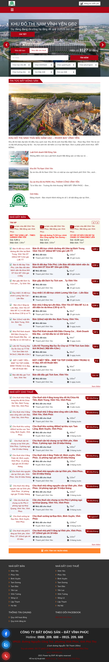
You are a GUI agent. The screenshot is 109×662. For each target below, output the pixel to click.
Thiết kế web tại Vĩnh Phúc (68, 658)
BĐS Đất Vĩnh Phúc (63, 617)
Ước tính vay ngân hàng (56, 551)
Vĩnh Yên (14, 571)
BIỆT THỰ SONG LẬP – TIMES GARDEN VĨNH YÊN (22, 236)
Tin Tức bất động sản (24, 80)
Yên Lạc (14, 590)
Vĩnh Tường (16, 594)
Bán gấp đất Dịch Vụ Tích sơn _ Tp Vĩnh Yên (55, 281)
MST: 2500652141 (54, 652)
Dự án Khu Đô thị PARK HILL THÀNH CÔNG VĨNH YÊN (54, 182)
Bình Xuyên (15, 579)
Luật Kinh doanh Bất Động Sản (43, 152)
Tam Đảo (14, 586)
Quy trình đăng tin (18, 621)
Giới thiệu (34, 194)
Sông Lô (14, 598)
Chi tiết (22, 34)
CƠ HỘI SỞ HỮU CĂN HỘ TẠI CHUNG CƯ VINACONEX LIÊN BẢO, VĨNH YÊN (82, 237)
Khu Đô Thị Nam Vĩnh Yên (41, 168)
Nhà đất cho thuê (21, 392)
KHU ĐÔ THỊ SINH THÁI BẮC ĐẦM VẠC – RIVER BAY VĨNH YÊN (44, 138)
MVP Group (51, 658)
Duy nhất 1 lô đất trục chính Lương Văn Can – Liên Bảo (60, 293)
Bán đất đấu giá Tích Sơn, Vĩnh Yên (50, 375)
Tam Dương (16, 582)
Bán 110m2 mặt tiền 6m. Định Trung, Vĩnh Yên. (56, 319)
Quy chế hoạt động (19, 617)
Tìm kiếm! (84, 58)
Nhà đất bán (18, 217)
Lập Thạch (15, 602)
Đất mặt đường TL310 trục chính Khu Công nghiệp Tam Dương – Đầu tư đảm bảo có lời (53, 237)
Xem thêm (96, 386)
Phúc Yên (15, 575)
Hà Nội (13, 606)
